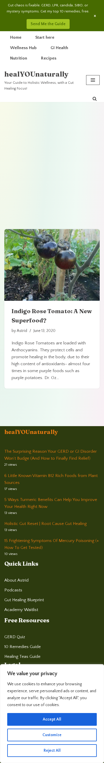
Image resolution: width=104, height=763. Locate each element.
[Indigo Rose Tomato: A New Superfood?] (52, 265)
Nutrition (18, 58)
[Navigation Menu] (93, 80)
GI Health (59, 47)
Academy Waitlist (21, 609)
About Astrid (16, 580)
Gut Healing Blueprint (24, 599)
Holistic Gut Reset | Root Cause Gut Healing (45, 523)
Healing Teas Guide (22, 656)
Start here (44, 37)
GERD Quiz (14, 636)
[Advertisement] (52, 157)
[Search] (94, 98)
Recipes (48, 58)
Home (15, 37)
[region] (52, 713)
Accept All (52, 719)
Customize (52, 735)
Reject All (52, 750)
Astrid (22, 331)
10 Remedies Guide (22, 646)
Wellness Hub (23, 47)
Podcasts (13, 590)
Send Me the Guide (48, 24)
